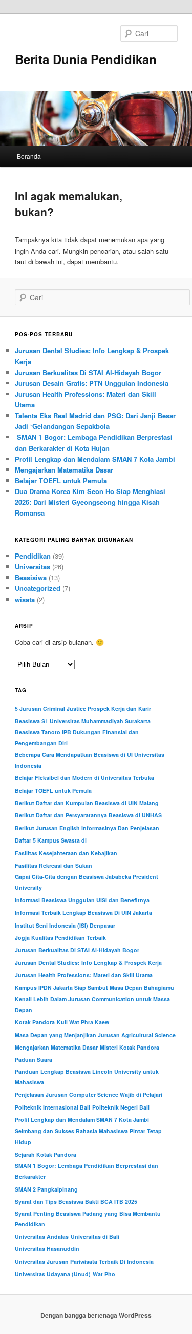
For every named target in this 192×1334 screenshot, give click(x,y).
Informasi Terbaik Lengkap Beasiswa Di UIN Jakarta (83, 912)
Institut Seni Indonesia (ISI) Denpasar (65, 925)
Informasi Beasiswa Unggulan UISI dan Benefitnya (82, 900)
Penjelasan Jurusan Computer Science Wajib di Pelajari (88, 1094)
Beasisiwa (31, 577)
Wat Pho (104, 1274)
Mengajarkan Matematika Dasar (64, 470)
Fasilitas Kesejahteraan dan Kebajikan (66, 853)
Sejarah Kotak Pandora (45, 1154)
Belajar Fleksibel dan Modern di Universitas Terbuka (84, 778)
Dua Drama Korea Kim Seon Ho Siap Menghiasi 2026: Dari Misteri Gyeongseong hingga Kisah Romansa (90, 502)
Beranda (29, 156)
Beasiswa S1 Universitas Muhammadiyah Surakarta (83, 721)
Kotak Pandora (35, 1022)
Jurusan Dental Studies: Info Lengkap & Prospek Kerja (88, 963)
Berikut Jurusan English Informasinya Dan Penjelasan (87, 828)
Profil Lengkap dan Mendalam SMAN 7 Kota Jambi (95, 459)
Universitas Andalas (42, 1236)
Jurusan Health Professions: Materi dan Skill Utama (84, 975)
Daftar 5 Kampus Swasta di (51, 840)
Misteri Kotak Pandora (129, 1047)
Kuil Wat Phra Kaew (83, 1022)
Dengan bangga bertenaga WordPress (96, 1315)
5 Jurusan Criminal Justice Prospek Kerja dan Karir (83, 708)
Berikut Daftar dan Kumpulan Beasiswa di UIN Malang (87, 803)
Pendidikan (33, 556)
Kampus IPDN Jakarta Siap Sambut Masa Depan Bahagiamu (94, 987)
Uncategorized (37, 588)
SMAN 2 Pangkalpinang (46, 1189)
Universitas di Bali (95, 1236)
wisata (25, 599)
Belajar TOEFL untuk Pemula (61, 480)
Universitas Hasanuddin (47, 1249)
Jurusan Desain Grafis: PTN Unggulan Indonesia (91, 383)
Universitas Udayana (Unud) (53, 1274)
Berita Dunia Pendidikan (86, 59)
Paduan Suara (33, 1059)
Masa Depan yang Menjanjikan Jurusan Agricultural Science (95, 1035)
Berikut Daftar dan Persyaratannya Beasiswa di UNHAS (88, 815)
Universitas (32, 566)
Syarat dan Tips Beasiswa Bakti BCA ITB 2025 (76, 1201)
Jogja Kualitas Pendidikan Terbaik (60, 937)
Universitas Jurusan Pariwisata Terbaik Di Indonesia (84, 1261)
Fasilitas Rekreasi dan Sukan (53, 865)
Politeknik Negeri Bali (121, 1107)
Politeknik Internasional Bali (52, 1107)
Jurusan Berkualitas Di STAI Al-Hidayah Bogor (88, 372)
